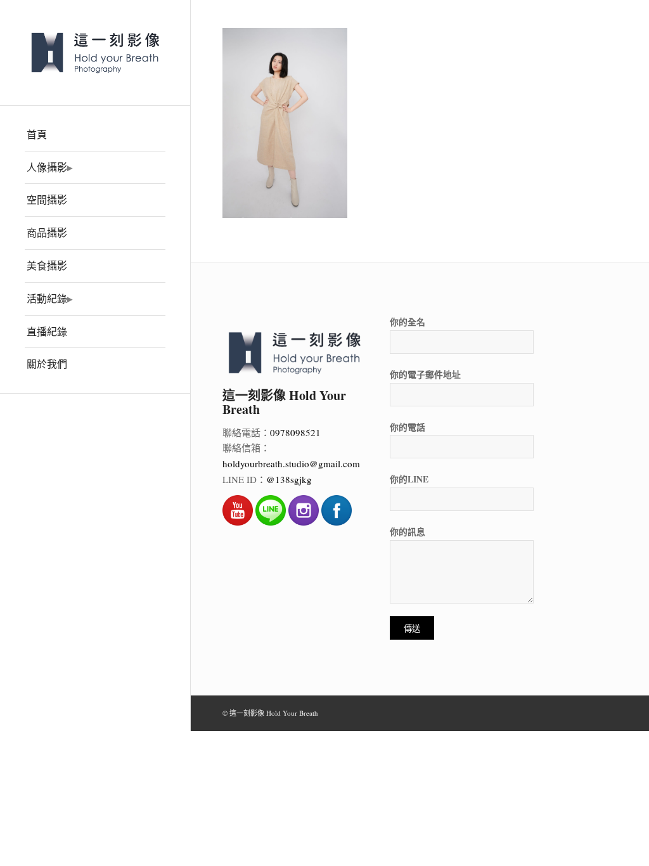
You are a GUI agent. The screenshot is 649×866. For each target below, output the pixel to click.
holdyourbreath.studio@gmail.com (291, 463)
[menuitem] (95, 135)
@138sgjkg (289, 479)
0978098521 (295, 432)
